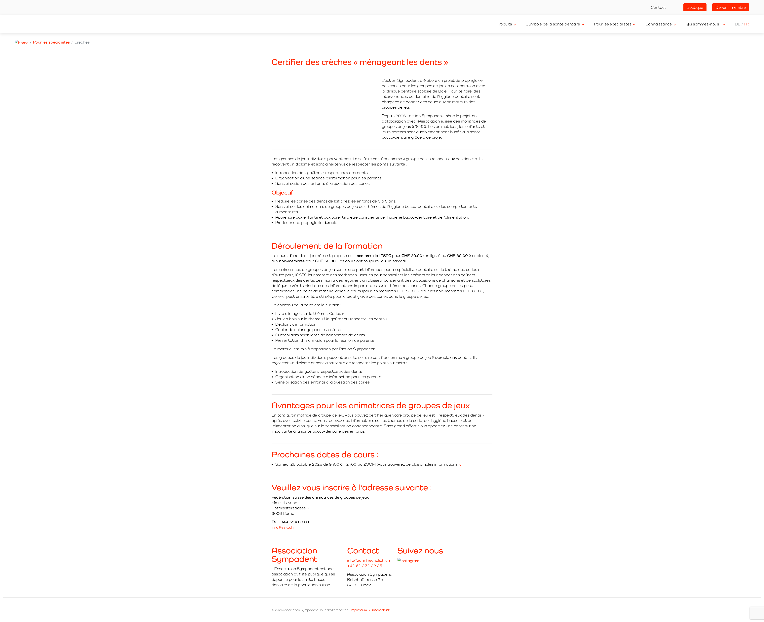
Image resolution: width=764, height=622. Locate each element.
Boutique (695, 7)
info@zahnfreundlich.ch (368, 560)
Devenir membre (730, 7)
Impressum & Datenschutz (370, 610)
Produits (504, 24)
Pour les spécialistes (612, 24)
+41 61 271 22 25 (364, 565)
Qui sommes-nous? (703, 24)
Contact (658, 7)
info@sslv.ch (283, 527)
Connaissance (658, 24)
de (738, 24)
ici (460, 464)
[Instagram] (408, 561)
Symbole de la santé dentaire (553, 24)
